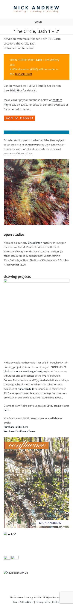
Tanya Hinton (34, 242)
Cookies (56, 602)
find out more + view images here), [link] (23, 371)
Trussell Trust (23, 74)
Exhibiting (16, 90)
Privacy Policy (43, 602)
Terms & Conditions (23, 602)
